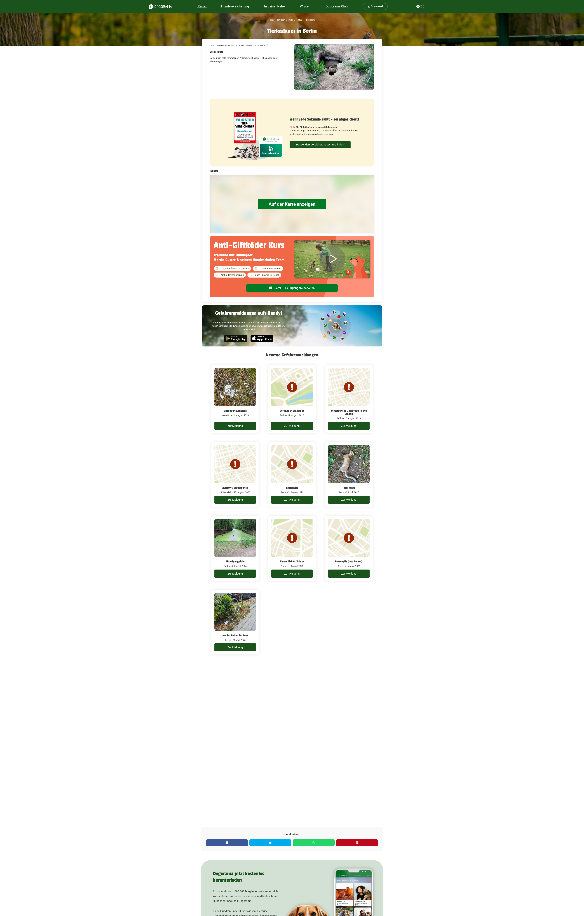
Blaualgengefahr (235, 561)
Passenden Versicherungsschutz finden (320, 144)
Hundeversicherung (235, 6)
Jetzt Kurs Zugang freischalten (294, 288)
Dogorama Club (337, 6)
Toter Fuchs (348, 487)
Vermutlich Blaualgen (292, 410)
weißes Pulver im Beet (235, 635)
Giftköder (281, 20)
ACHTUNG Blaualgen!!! (235, 487)
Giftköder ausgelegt (235, 410)
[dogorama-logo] (160, 6)
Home (271, 20)
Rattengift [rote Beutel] (348, 561)
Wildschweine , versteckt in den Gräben (349, 412)
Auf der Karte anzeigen (292, 204)
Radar (202, 6)
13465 (299, 20)
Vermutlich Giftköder (292, 561)
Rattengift (292, 487)
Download (376, 6)
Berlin (290, 20)
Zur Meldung (235, 425)
